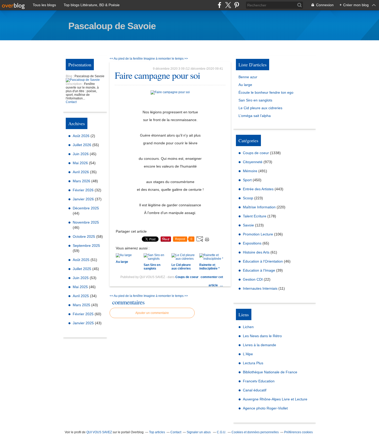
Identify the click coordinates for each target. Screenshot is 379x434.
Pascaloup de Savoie (112, 26)
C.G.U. (221, 432)
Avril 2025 (81, 296)
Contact (71, 102)
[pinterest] (236, 5)
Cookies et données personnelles (255, 432)
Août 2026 (81, 136)
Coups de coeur (187, 277)
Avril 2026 (81, 172)
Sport (247, 180)
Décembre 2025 (86, 208)
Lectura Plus (253, 363)
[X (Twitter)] (228, 5)
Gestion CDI (253, 279)
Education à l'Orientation (263, 261)
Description (74, 84)
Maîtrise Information (259, 207)
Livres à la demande (259, 345)
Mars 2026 (82, 181)
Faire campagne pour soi (157, 75)
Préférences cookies (298, 432)
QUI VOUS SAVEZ (99, 432)
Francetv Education (259, 381)
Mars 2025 (82, 305)
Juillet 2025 (82, 269)
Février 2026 (84, 190)
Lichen (248, 327)
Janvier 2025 (84, 323)
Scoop (248, 198)
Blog (69, 76)
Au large (245, 85)
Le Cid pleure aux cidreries (260, 108)
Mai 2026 (81, 163)
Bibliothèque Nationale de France (270, 372)
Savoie (248, 225)
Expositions (252, 243)
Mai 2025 (81, 287)
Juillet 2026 (82, 145)
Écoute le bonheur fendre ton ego (265, 92)
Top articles (157, 432)
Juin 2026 (81, 154)
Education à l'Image (259, 270)
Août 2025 (81, 260)
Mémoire (250, 171)
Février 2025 (84, 314)
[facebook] (219, 5)
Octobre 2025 (84, 236)
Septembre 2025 (86, 245)
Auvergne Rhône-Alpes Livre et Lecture (275, 399)
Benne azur (247, 77)
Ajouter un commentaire (152, 313)
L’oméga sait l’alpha (254, 116)
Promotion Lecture (258, 234)
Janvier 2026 (84, 199)
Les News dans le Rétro (262, 336)
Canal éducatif (254, 390)
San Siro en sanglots (255, 100)
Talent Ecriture (254, 216)
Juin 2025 (81, 278)
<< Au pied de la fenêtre (126, 58)
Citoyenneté (252, 162)
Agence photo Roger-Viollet (265, 408)
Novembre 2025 (86, 222)
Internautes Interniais (260, 288)
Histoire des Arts (256, 252)
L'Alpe (248, 354)
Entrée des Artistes (258, 189)
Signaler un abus (199, 432)
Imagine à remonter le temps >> (166, 58)
